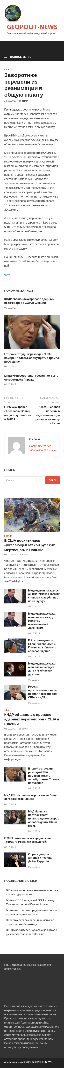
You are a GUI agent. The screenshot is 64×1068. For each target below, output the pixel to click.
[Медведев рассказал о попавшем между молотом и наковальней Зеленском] (15, 625)
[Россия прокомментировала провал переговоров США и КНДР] (15, 698)
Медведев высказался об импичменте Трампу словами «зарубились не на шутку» (44, 596)
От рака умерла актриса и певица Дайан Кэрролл (40, 857)
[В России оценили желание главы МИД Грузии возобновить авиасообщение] (15, 652)
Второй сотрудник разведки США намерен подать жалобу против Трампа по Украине (31, 357)
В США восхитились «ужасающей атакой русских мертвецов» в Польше (29, 545)
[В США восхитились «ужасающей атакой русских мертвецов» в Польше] (32, 532)
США (6, 69)
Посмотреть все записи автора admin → (42, 450)
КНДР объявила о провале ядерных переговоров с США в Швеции (29, 300)
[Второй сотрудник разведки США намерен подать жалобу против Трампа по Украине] (32, 350)
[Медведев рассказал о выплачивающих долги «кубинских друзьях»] (15, 675)
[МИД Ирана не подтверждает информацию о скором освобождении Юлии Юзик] (15, 823)
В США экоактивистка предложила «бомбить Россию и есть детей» (27, 839)
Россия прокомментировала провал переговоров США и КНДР (42, 692)
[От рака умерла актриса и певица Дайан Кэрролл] (15, 866)
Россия (8, 536)
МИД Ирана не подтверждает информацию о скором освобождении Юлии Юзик (44, 818)
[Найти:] (32, 480)
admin (25, 100)
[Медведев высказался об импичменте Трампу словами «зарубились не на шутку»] (15, 602)
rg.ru (7, 274)
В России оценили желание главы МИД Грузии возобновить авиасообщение (42, 645)
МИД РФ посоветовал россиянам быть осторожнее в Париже (31, 377)
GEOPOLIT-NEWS (32, 27)
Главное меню (20, 56)
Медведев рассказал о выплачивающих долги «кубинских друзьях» (42, 669)
